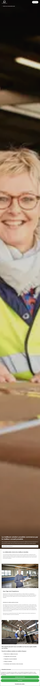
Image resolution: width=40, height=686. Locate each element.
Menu (36, 2)
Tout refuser (20, 680)
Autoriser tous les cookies (20, 677)
